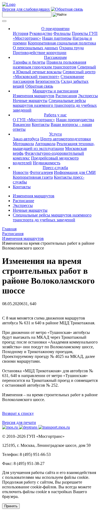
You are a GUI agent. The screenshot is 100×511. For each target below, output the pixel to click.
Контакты (41, 124)
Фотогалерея (41, 172)
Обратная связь (39, 86)
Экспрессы (88, 95)
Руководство (40, 33)
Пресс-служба (55, 167)
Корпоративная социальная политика (62, 43)
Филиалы (62, 33)
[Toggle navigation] (4, 21)
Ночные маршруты (30, 100)
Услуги (55, 134)
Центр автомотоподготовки (65, 139)
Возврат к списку (18, 413)
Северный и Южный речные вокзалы (54, 69)
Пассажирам (55, 57)
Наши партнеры (56, 38)
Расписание (23, 200)
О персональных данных (35, 48)
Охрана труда (71, 48)
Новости (21, 172)
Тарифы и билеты (29, 62)
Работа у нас (55, 115)
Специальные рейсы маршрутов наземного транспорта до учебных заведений (55, 105)
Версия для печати (19, 422)
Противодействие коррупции (39, 52)
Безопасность (47, 81)
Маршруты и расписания (55, 91)
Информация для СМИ (75, 172)
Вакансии (22, 124)
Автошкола (45, 143)
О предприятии (55, 28)
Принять (11, 506)
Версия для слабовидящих (26, 9)
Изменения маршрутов (33, 95)
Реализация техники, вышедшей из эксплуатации (54, 146)
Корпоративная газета (33, 177)
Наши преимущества (75, 119)
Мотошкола (23, 143)
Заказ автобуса (26, 139)
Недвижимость (46, 163)
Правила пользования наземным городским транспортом (49, 64)
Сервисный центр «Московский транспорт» (54, 74)
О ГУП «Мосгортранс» (34, 119)
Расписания (66, 95)
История (20, 33)
